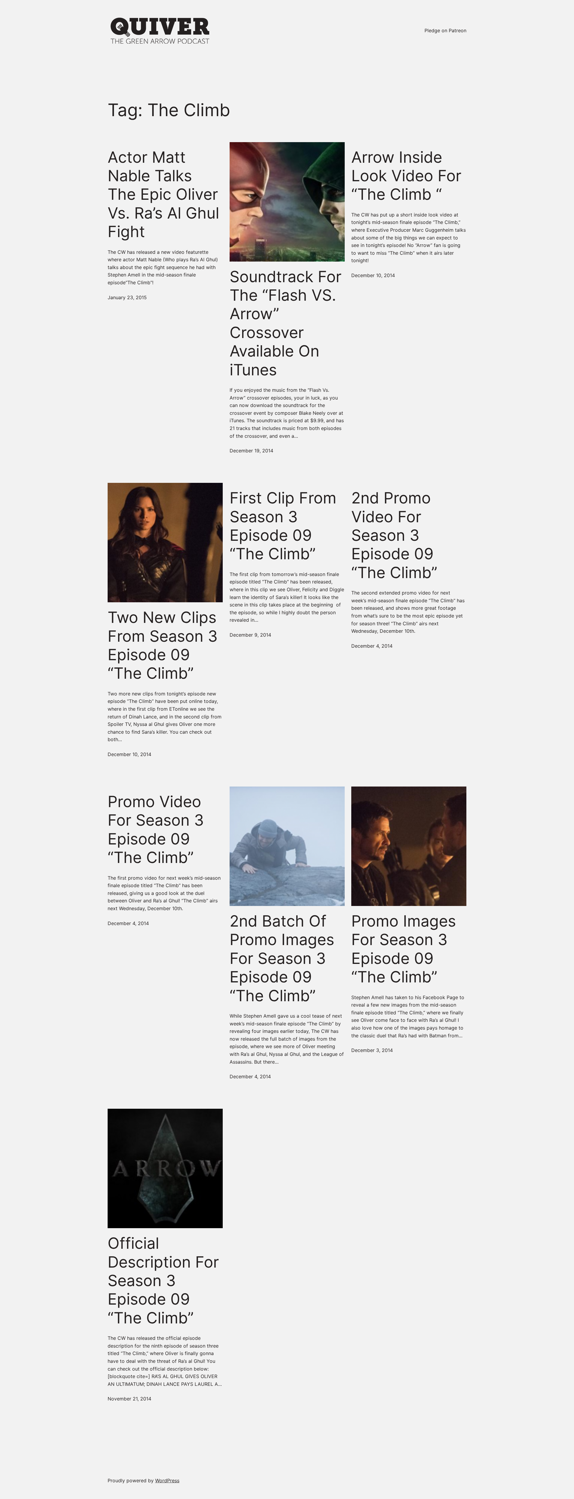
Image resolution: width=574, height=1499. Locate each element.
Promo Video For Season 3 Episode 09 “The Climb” (156, 829)
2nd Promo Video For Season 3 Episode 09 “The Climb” (394, 535)
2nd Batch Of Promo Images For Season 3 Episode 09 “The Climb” (282, 958)
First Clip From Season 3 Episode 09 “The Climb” (283, 526)
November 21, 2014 (129, 1399)
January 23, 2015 (127, 297)
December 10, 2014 (373, 275)
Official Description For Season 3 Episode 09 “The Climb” (163, 1280)
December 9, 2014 (250, 635)
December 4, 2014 (372, 646)
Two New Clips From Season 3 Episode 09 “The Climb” (163, 645)
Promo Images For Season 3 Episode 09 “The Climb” (403, 949)
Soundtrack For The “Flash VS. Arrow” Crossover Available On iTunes (285, 323)
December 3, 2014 (372, 1050)
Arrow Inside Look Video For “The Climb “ (406, 176)
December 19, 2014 (251, 451)
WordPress (167, 1480)
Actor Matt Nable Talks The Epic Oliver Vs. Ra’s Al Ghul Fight (163, 194)
